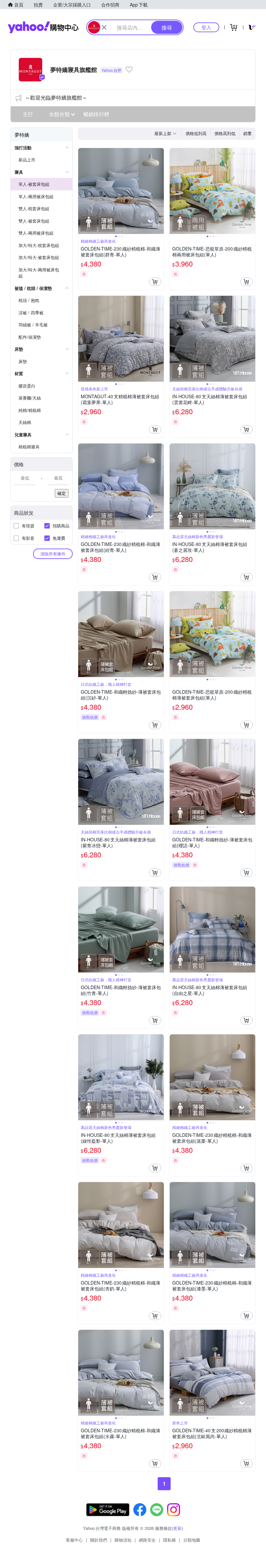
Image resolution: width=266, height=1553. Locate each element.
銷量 (247, 133)
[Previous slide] (82, 191)
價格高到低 (225, 133)
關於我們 (98, 1540)
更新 (177, 1528)
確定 (61, 493)
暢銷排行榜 (96, 114)
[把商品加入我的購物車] (155, 282)
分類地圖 (191, 1540)
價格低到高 (196, 133)
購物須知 (123, 1540)
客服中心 (74, 1540)
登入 (206, 27)
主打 (28, 114)
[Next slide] (159, 191)
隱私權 (169, 1540)
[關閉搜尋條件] (104, 27)
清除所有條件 (53, 554)
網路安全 (147, 1540)
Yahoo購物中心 (43, 27)
